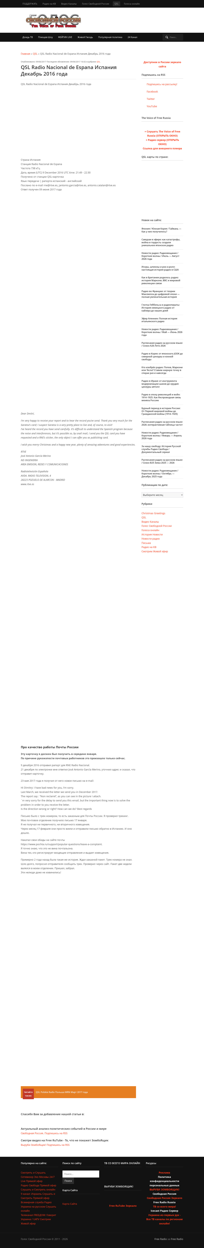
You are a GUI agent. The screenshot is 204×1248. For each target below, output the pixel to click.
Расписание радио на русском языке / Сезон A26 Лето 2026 (162, 344)
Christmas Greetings (153, 513)
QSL (116, 3)
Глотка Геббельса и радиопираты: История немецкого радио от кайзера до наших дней (161, 307)
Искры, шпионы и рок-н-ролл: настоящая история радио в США (160, 268)
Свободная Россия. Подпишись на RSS (44, 1133)
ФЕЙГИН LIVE (65, 37)
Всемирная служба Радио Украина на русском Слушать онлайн (38, 1206)
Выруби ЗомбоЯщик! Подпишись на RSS (45, 1144)
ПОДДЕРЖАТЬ (29, 3)
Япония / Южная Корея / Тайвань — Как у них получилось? (161, 230)
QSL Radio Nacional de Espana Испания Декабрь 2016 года (69, 70)
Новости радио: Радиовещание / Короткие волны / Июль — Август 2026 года (160, 256)
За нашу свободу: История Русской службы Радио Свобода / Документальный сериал (161, 449)
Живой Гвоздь (85, 37)
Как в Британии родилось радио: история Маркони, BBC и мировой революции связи (161, 280)
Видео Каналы (69, 3)
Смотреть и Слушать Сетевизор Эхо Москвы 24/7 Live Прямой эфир (38, 1177)
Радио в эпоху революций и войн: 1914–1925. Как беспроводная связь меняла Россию (161, 397)
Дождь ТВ (27, 37)
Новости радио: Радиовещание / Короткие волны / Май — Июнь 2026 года (162, 332)
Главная (25, 53)
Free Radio (160, 1239)
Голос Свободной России (95, 3)
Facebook (152, 91)
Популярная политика (110, 37)
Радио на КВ (49, 3)
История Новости (152, 534)
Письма (146, 543)
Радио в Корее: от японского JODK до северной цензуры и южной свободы (162, 356)
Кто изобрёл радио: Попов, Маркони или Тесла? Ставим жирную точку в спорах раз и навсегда (162, 370)
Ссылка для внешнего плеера (162, 148)
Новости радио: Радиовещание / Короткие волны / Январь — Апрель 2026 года (162, 435)
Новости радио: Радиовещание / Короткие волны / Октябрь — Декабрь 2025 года (160, 473)
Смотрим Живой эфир (155, 551)
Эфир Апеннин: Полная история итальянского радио (159, 320)
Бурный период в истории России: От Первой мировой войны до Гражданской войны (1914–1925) (161, 411)
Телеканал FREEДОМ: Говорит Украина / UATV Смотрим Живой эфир (38, 1219)
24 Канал (132, 37)
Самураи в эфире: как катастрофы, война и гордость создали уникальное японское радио (161, 242)
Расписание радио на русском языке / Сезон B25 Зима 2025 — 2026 (162, 461)
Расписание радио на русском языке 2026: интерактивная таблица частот (162, 423)
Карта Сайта (69, 1203)
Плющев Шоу (45, 37)
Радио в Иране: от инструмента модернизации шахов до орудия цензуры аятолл (160, 383)
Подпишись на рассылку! (161, 84)
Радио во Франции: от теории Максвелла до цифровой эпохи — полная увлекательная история (161, 294)
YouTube (151, 106)
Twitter (150, 99)
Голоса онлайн (132, 3)
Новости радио (151, 538)
